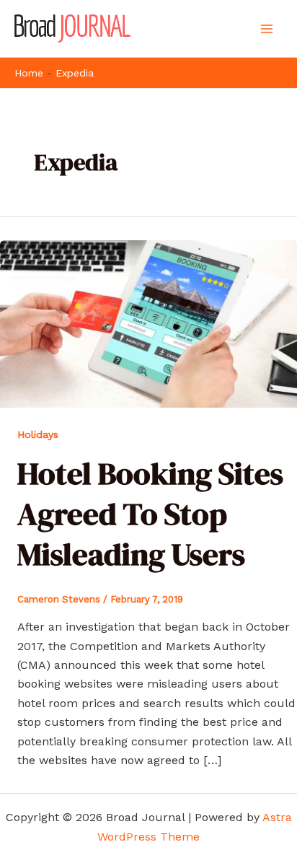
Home (28, 73)
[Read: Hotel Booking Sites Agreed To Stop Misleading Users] (148, 323)
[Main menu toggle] (267, 29)
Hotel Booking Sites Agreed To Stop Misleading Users (150, 513)
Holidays (37, 434)
